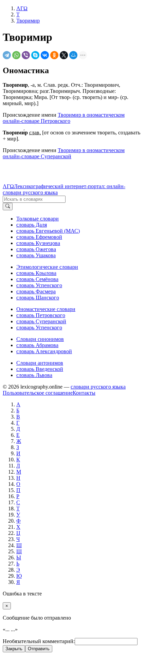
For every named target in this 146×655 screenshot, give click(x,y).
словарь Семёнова (37, 279)
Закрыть (13, 648)
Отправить (39, 648)
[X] (64, 55)
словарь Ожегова (36, 249)
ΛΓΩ (8, 186)
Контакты (84, 393)
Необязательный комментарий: (39, 641)
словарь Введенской (39, 369)
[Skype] (35, 55)
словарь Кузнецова (38, 243)
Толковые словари (37, 219)
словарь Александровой (44, 351)
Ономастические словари (45, 309)
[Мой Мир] (73, 55)
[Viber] (26, 55)
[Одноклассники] (54, 55)
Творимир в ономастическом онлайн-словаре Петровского (64, 118)
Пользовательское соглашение (38, 393)
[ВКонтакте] (45, 55)
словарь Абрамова (37, 345)
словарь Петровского (40, 315)
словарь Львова (34, 375)
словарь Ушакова (36, 255)
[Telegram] (7, 55)
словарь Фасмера (36, 291)
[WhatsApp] (16, 55)
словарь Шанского (37, 297)
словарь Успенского (39, 285)
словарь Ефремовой (39, 237)
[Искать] (8, 206)
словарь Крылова (36, 273)
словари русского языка (98, 387)
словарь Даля (31, 225)
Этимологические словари (47, 267)
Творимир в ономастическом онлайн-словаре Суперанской (64, 153)
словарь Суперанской (41, 321)
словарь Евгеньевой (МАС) (48, 231)
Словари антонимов (39, 363)
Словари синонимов (40, 339)
